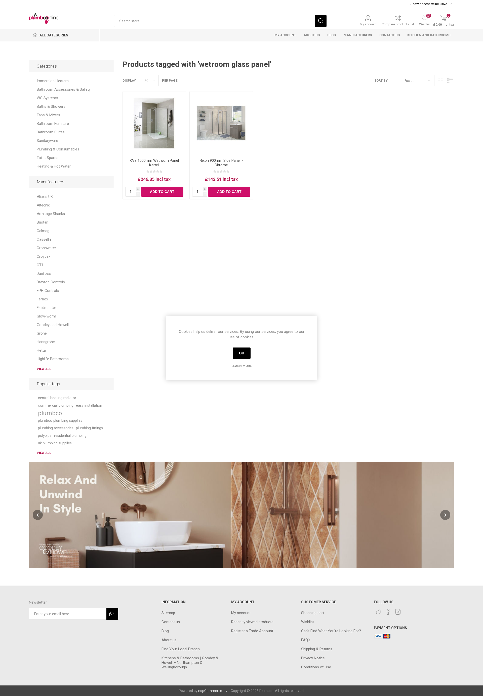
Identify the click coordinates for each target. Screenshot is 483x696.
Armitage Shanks (51, 213)
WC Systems (47, 98)
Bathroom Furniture (53, 123)
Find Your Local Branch (181, 649)
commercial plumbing (55, 405)
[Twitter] (379, 612)
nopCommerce (210, 691)
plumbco (50, 413)
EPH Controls (48, 290)
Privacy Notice (313, 658)
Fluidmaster (46, 307)
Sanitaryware (47, 140)
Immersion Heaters (53, 81)
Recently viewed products (252, 622)
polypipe (45, 436)
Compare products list (398, 24)
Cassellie (44, 239)
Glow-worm (46, 316)
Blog (165, 631)
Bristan (42, 222)
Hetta (41, 350)
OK (241, 353)
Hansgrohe (46, 342)
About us (169, 640)
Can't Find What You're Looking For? (331, 631)
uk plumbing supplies (55, 443)
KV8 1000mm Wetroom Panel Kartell (154, 162)
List (450, 80)
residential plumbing (70, 436)
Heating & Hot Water (54, 166)
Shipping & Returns (316, 649)
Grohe (42, 333)
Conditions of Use (316, 667)
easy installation (89, 405)
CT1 (40, 265)
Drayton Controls (51, 282)
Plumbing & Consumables (58, 149)
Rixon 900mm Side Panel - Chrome (221, 162)
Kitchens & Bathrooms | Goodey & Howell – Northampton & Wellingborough (190, 662)
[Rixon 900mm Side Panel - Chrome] (221, 122)
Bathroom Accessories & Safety (64, 89)
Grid (441, 80)
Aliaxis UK (45, 196)
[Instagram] (398, 612)
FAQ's (305, 640)
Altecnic (43, 205)
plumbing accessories (55, 428)
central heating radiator (57, 398)
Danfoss (44, 273)
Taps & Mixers (48, 115)
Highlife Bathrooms (53, 359)
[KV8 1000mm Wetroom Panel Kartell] (154, 122)
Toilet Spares (47, 157)
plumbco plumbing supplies (60, 420)
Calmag (43, 231)
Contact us (171, 622)
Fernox (42, 299)
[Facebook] (388, 612)
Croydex (43, 256)
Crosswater (46, 248)
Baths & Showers (51, 106)
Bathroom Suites (51, 132)
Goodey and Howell (53, 325)
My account (368, 24)
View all (44, 369)
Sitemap (168, 613)
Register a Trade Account (252, 631)
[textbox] (214, 21)
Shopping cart (312, 613)
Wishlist (307, 622)
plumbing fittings (89, 428)
